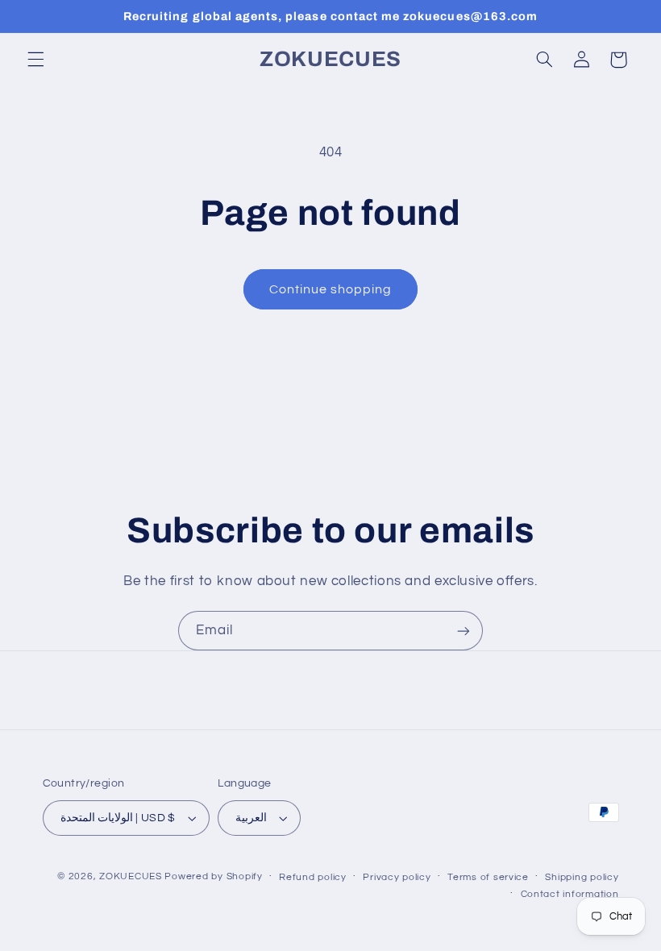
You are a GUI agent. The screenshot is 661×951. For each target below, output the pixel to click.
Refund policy (313, 877)
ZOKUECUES (130, 876)
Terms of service (488, 877)
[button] (35, 59)
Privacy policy (396, 877)
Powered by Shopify (213, 876)
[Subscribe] (463, 630)
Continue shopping (331, 289)
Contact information (570, 894)
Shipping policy (581, 877)
